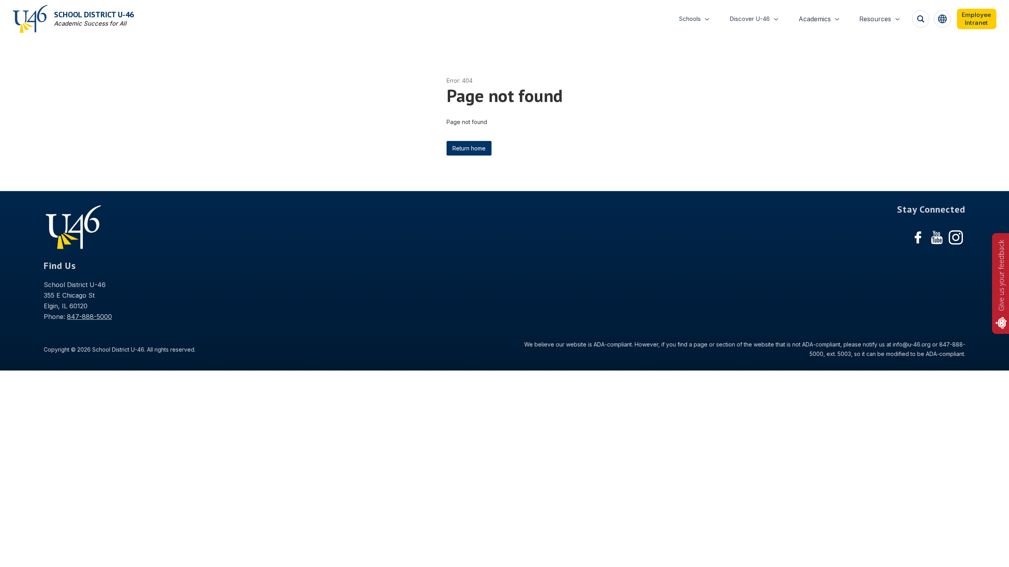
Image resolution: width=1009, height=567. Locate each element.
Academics (815, 19)
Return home (469, 148)
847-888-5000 (89, 317)
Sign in (976, 19)
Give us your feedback (1001, 275)
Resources (875, 19)
